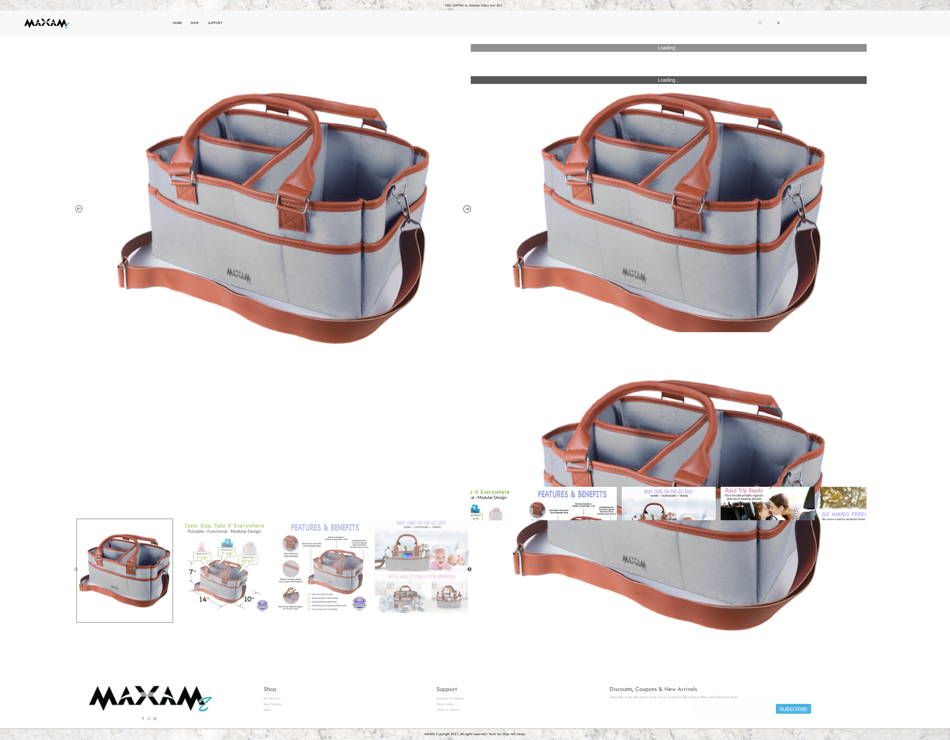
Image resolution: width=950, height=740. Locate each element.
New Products (273, 704)
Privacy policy (446, 704)
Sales (267, 710)
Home (177, 23)
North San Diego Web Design (507, 734)
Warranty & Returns (450, 698)
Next (469, 569)
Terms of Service (448, 710)
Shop (194, 23)
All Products (272, 698)
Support (215, 23)
